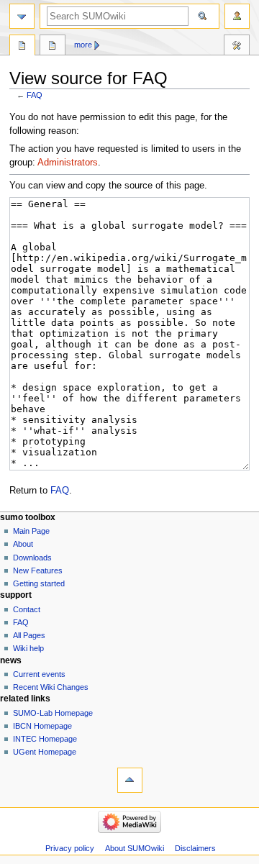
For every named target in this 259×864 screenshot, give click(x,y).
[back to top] (129, 780)
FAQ (34, 95)
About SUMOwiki (134, 848)
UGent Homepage (44, 751)
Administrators (67, 163)
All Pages (29, 635)
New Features (38, 570)
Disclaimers (195, 848)
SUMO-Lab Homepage (53, 713)
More (83, 44)
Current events (39, 674)
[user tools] (237, 16)
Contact (26, 609)
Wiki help (28, 648)
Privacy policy (69, 848)
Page (22, 46)
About (23, 544)
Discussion (52, 46)
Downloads (32, 557)
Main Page (31, 531)
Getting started (39, 583)
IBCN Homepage (42, 726)
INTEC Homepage (45, 739)
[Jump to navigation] (22, 16)
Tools (236, 46)
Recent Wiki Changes (50, 687)
